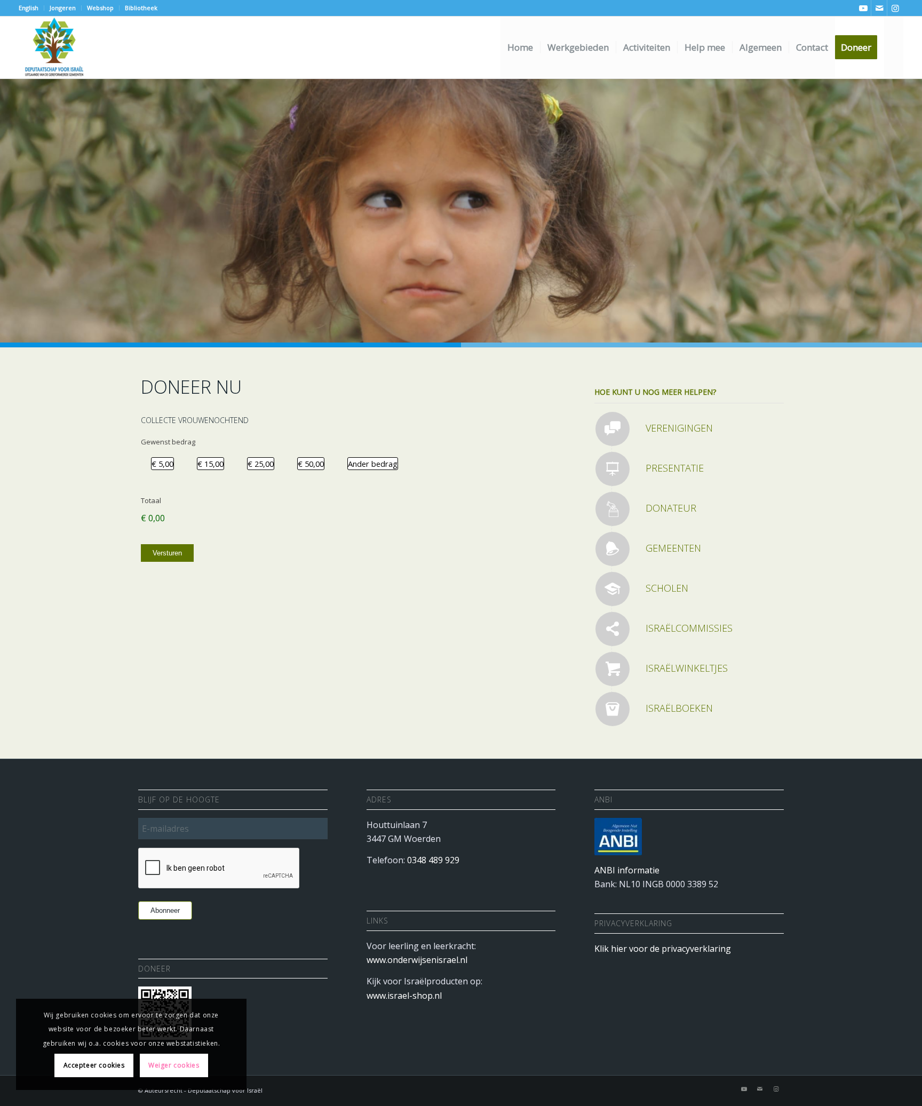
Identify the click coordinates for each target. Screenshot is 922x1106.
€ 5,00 (162, 463)
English (28, 8)
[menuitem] (31, 8)
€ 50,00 (311, 463)
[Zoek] (894, 47)
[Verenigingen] (612, 429)
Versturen (167, 553)
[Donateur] (612, 509)
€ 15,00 (210, 463)
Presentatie (675, 468)
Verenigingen (679, 427)
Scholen (667, 588)
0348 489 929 (433, 860)
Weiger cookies (173, 1065)
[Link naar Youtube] (863, 8)
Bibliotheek (141, 8)
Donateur (671, 508)
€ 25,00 (261, 463)
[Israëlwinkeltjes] (612, 669)
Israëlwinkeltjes (687, 668)
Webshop (100, 8)
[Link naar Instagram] (895, 8)
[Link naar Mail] (879, 8)
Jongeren (63, 8)
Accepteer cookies (94, 1065)
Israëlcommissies (689, 628)
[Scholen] (612, 589)
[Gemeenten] (612, 549)
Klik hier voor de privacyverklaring (662, 948)
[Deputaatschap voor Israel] (54, 47)
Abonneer (165, 910)
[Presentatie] (612, 469)
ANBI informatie (626, 870)
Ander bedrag (373, 463)
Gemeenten (673, 548)
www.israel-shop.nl (404, 995)
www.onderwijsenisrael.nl (417, 960)
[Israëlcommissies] (612, 629)
